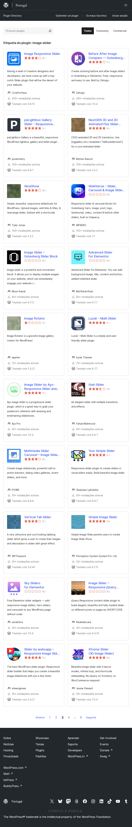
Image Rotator (34, 318)
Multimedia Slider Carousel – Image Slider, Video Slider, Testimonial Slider (42, 453)
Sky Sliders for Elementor (34, 585)
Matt (8, 773)
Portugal (17, 801)
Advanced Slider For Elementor (100, 254)
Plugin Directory (12, 15)
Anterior (40, 717)
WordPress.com (15, 767)
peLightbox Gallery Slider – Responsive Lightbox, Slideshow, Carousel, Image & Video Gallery (42, 122)
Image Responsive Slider (42, 54)
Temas (40, 744)
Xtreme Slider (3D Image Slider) (101, 651)
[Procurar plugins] (50, 30)
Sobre (7, 738)
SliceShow (31, 186)
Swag (105, 756)
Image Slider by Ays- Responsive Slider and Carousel (40, 387)
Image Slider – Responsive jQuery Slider (102, 585)
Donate (106, 750)
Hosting (8, 750)
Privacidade (10, 756)
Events (104, 744)
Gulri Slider (96, 384)
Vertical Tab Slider (37, 517)
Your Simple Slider (102, 451)
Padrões (41, 756)
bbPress (10, 780)
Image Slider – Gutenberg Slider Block (41, 254)
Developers (75, 750)
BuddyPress (12, 786)
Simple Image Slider (103, 517)
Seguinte (91, 717)
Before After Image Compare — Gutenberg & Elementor (106, 56)
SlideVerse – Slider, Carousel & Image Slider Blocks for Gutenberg (106, 188)
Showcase (42, 738)
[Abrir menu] (126, 5)
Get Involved (108, 738)
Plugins (40, 750)
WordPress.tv (78, 756)
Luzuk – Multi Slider (102, 318)
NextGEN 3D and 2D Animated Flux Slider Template (103, 122)
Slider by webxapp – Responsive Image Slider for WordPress (42, 651)
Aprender (73, 738)
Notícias (8, 744)
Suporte (73, 744)
